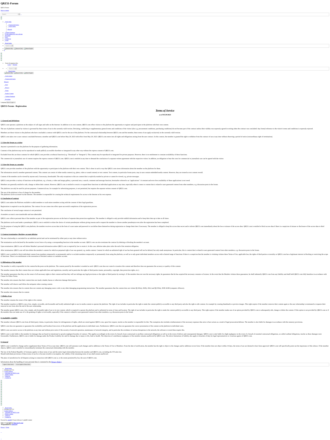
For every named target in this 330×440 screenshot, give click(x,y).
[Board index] (1, 17)
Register (15, 64)
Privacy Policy (56, 362)
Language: (3, 102)
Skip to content (5, 10)
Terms (7, 90)
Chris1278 (14, 424)
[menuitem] (13, 25)
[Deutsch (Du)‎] (8, 49)
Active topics (8, 76)
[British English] (29, 49)
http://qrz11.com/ (18, 423)
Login (9, 64)
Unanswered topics (10, 79)
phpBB (10, 420)
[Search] (12, 46)
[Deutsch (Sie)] (18, 49)
